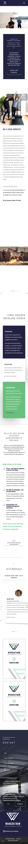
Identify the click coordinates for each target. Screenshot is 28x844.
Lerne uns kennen (14, 71)
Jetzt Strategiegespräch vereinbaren (14, 542)
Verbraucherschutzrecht (13, 840)
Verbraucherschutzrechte (12, 800)
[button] (2, 841)
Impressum (18, 838)
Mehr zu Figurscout (10, 412)
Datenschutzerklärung (10, 838)
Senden (20, 804)
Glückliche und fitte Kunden (14, 577)
